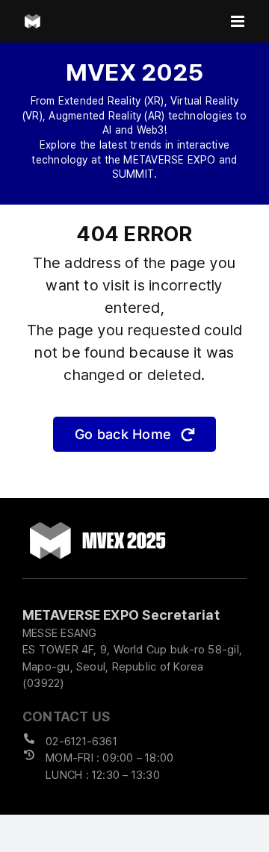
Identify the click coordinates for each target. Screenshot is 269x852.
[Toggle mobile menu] (239, 21)
